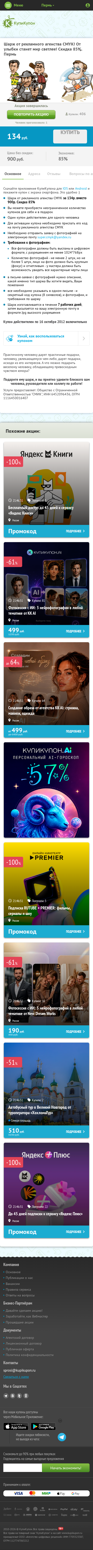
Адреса (34, 173)
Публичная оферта (20, 1349)
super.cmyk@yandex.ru (54, 237)
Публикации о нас (19, 1278)
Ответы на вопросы (20, 1295)
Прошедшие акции (20, 1322)
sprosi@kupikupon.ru (19, 1370)
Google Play (43, 1426)
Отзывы (53, 173)
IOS (66, 188)
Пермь (46, 5)
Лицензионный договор (24, 1343)
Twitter (19, 1395)
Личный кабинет (88, 5)
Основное (13, 173)
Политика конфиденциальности (30, 1355)
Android (81, 188)
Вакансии (13, 1284)
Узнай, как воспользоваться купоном (40, 338)
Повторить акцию (31, 114)
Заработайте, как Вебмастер (27, 1316)
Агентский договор (20, 1337)
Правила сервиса (18, 1289)
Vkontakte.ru (12, 1395)
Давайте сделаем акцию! (24, 1310)
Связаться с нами (16, 1376)
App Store (15, 1426)
